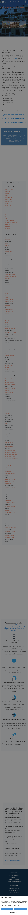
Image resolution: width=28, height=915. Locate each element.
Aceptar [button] (7, 909)
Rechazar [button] (20, 909)
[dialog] (14, 905)
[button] (14, 912)
